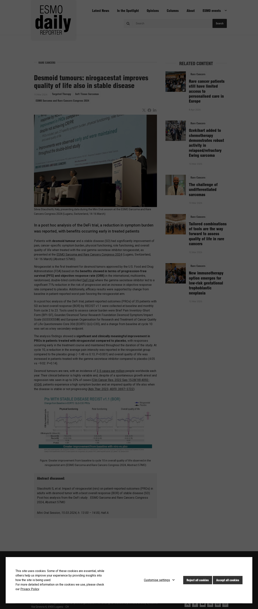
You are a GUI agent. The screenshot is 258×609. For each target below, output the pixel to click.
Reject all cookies (198, 580)
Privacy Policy (29, 589)
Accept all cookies (227, 580)
